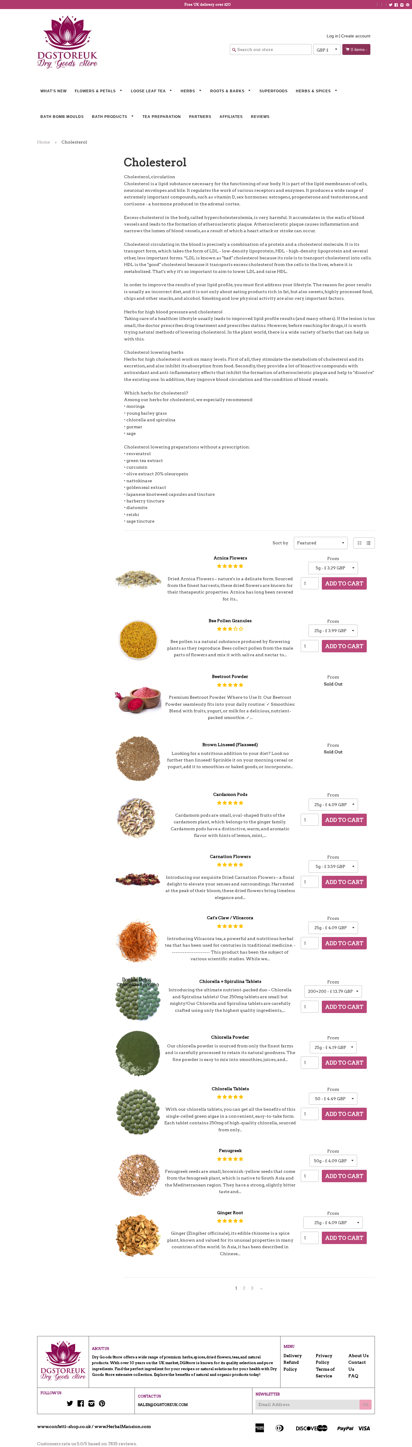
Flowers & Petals (96, 91)
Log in (332, 35)
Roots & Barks (228, 91)
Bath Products (110, 117)
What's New (53, 91)
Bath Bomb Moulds (62, 117)
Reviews (260, 117)
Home (43, 142)
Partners (200, 117)
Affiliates (231, 117)
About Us (358, 1355)
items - (359, 49)
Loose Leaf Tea (149, 91)
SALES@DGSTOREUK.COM (163, 1404)
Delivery (293, 1355)
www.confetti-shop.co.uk (64, 1426)
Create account (355, 35)
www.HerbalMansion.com (122, 1426)
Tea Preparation (161, 117)
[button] (230, 566)
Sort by (280, 542)
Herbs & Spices (314, 91)
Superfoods (273, 91)
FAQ (353, 1375)
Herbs (188, 91)
